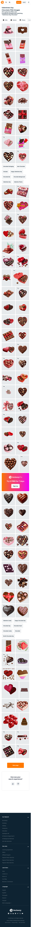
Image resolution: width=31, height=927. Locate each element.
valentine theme (18, 182)
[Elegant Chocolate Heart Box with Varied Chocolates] (8, 114)
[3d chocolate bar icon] (8, 44)
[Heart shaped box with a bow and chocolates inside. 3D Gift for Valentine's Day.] (8, 142)
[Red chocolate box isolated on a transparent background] (8, 234)
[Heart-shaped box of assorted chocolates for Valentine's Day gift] (8, 86)
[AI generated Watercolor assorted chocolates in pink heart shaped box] (22, 705)
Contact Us (4, 874)
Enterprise (4, 828)
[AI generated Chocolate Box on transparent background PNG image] (24, 463)
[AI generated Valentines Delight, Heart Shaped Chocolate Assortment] (22, 434)
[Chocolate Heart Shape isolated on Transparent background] (8, 660)
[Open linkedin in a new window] (13, 913)
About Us (4, 876)
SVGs (6, 20)
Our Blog (4, 879)
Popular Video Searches (8, 862)
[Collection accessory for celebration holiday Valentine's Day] (8, 674)
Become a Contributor (7, 881)
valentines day (7, 182)
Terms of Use (7, 922)
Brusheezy (4, 820)
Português (4, 895)
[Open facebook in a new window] (8, 913)
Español (4, 892)
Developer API (5, 833)
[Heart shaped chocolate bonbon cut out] (22, 498)
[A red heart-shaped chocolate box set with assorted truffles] (8, 349)
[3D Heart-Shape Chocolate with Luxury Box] (8, 220)
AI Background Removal (8, 838)
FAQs (3, 871)
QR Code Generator (7, 841)
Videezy (4, 825)
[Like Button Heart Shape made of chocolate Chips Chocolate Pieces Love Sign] (22, 30)
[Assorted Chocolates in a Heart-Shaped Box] (22, 540)
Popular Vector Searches (8, 857)
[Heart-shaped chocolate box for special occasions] (8, 307)
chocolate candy (7, 631)
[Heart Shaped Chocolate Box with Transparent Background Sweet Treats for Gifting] (8, 321)
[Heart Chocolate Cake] (8, 512)
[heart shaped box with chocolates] (8, 568)
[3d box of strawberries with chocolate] (22, 660)
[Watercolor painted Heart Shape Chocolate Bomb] (22, 364)
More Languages (6, 903)
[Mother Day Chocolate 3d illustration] (22, 206)
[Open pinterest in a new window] (15, 913)
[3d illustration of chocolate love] (22, 248)
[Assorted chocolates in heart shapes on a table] (8, 378)
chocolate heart (18, 625)
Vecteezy (4, 823)
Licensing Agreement (7, 849)
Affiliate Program (6, 855)
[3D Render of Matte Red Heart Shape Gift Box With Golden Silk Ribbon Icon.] (22, 128)
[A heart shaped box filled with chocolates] (22, 526)
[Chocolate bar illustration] (8, 646)
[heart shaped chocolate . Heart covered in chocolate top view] (8, 498)
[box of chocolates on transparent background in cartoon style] (10, 689)
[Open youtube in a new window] (22, 913)
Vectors (15, 20)
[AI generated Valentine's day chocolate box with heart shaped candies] (22, 191)
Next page (15, 765)
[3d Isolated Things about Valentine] (8, 392)
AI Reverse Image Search (8, 836)
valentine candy (7, 620)
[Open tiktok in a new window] (17, 913)
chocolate (17, 631)
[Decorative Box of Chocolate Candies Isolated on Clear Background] (22, 392)
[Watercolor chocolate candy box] (22, 596)
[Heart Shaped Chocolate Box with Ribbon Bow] (22, 751)
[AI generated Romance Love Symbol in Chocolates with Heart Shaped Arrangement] (10, 463)
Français (4, 900)
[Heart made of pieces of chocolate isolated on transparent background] (8, 582)
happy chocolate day (20, 620)
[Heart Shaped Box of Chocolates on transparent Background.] (8, 156)
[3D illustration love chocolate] (22, 234)
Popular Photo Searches (8, 860)
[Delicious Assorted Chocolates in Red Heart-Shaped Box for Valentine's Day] (20, 277)
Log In (24, 2)
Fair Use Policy (22, 922)
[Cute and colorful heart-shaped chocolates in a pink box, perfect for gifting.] (8, 448)
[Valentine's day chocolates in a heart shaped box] (8, 262)
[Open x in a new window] (20, 913)
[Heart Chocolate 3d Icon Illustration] (22, 611)
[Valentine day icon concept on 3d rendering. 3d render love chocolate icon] (8, 58)
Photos (23, 20)
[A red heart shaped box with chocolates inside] (22, 448)
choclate (5, 171)
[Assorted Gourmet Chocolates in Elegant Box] (8, 751)
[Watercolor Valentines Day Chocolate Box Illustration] (22, 86)
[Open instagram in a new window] (10, 913)
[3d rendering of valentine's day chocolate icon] (22, 58)
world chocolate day (8, 636)
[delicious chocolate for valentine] (22, 646)
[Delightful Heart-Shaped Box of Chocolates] (22, 554)
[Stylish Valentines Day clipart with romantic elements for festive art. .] (8, 611)
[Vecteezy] (2, 2)
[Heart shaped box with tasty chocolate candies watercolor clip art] (8, 540)
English (4, 890)
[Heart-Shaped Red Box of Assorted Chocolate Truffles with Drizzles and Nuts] (8, 737)
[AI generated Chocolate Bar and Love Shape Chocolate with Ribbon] (22, 737)
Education (4, 831)
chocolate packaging (8, 166)
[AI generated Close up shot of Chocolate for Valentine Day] (22, 349)
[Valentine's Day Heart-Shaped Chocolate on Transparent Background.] (22, 293)
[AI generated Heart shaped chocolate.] (22, 568)
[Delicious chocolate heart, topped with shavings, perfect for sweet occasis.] (22, 512)
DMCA (3, 852)
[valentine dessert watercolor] (8, 596)
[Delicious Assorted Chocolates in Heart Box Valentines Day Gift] (22, 156)
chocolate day (6, 625)
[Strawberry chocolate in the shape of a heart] (22, 674)
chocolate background (19, 176)
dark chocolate (21, 166)
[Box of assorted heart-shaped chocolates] (22, 321)
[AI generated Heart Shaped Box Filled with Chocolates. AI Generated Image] (22, 420)
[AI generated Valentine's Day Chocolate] (8, 30)
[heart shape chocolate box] (22, 406)
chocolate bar (6, 176)
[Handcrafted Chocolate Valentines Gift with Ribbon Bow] (8, 335)
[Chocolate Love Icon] (22, 142)
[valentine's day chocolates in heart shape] (8, 72)
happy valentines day (16, 171)
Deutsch (4, 898)
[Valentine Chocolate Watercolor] (8, 248)
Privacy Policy (15, 922)
